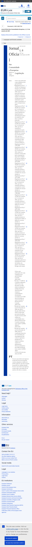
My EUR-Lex (22, 7)
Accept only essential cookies (15, 543)
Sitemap (4, 400)
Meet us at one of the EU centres (9, 459)
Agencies (4, 512)
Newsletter (4, 419)
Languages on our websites (8, 472)
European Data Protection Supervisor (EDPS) (12, 505)
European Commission (7, 489)
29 (26, 163)
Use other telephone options (8, 456)
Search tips (11, 21)
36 (26, 253)
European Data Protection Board (9, 507)
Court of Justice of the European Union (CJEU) (13, 490)
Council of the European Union (9, 487)
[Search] (29, 18)
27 (26, 131)
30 (26, 179)
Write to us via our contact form (9, 458)
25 (26, 122)
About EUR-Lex (5, 417)
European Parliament (7, 483)
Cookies (4, 477)
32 (26, 210)
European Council (6, 485)
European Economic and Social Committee (12, 498)
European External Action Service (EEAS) (11, 496)
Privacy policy (5, 474)
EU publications (5, 434)
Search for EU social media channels (10, 466)
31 (26, 195)
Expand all (21, 37)
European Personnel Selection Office (10, 508)
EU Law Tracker (5, 439)
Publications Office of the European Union (12, 510)
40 (26, 306)
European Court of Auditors (8, 494)
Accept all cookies (11, 538)
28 (26, 147)
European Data (5, 427)
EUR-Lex (6, 10)
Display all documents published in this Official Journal (15, 35)
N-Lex (3, 438)
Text (4, 43)
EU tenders (4, 429)
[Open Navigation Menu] (2, 18)
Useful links (4, 421)
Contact (3, 398)
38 (26, 280)
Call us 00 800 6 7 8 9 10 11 (8, 454)
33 (26, 226)
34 (26, 242)
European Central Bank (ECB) (9, 492)
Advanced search (26, 23)
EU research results (6, 431)
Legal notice (5, 406)
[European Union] (5, 445)
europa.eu (12, 448)
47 (26, 328)
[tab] (16, 39)
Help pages (4, 396)
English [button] (28, 7)
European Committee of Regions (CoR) (11, 499)
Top (10, 375)
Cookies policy (5, 408)
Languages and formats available (12, 39)
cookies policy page (12, 529)
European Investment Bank (8, 501)
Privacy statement (6, 411)
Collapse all (28, 37)
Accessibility (5, 409)
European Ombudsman (7, 503)
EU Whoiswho (5, 432)
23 (26, 106)
